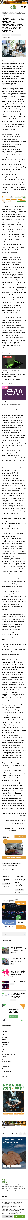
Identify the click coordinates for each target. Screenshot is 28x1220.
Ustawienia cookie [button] (7, 1216)
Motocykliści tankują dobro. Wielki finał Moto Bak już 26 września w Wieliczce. (18, 949)
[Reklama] (14, 2)
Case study (5, 1044)
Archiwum (4, 1037)
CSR (6, 379)
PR (13, 379)
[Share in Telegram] (9, 869)
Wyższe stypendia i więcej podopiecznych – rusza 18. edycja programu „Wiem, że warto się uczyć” (17, 972)
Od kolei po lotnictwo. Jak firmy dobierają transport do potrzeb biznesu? (17, 960)
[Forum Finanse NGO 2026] (5, 985)
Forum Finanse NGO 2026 (17, 982)
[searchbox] (12, 934)
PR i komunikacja (13, 12)
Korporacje (11, 410)
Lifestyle (4, 1056)
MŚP (16, 410)
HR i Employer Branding (8, 1054)
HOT (3, 1052)
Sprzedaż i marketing (16, 35)
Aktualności (13, 952)
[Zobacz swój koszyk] (25, 7)
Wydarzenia (5, 1069)
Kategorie (4, 1196)
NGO (12, 984)
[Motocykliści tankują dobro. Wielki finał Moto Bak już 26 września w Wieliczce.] (5, 950)
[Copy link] (12, 869)
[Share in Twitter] (6, 869)
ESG (9, 379)
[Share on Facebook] (3, 869)
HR (5, 410)
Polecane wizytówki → (9, 384)
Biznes (12, 963)
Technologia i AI (6, 1066)
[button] (3, 7)
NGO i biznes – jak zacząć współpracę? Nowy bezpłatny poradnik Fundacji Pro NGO (17, 995)
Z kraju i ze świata (19, 889)
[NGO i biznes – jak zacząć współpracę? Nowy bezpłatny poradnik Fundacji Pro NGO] (5, 996)
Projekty (17, 379)
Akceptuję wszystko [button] (19, 1216)
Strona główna (5, 12)
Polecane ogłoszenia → (9, 353)
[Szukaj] (24, 934)
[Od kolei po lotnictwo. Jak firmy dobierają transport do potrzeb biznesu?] (5, 961)
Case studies (5, 1042)
